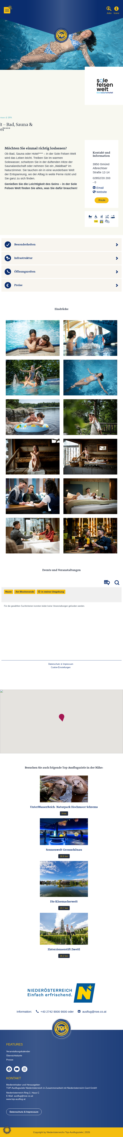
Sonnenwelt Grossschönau (64, 850)
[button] (116, 9)
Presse (9, 1059)
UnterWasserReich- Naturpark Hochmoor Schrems (64, 807)
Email (100, 187)
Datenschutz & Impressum (24, 1112)
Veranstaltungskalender (18, 1051)
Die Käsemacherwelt (64, 901)
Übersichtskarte (14, 1055)
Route (101, 200)
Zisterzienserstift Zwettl (64, 949)
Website (101, 192)
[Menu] (7, 10)
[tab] (61, 244)
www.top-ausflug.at (15, 1099)
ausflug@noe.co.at (94, 1011)
